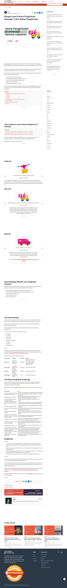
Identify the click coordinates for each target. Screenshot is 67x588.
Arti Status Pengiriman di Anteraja (11, 102)
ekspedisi (10, 487)
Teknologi (50, 1)
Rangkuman (7, 103)
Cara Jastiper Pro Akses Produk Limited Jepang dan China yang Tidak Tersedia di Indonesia (54, 43)
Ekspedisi (14, 4)
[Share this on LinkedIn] (42, 13)
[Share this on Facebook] (40, 13)
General (48, 107)
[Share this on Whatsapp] (35, 13)
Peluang (48, 132)
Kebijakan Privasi (44, 562)
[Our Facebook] (62, 552)
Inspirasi (48, 109)
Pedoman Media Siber (45, 567)
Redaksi (42, 558)
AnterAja (48, 96)
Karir (48, 118)
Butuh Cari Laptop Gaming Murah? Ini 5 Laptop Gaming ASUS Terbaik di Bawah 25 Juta (55, 50)
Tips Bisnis (49, 148)
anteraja (6, 487)
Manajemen (28, 1)
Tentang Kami (44, 554)
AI (47, 94)
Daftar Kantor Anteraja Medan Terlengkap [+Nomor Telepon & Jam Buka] (19, 131)
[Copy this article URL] (33, 13)
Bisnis (20, 1)
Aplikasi (48, 98)
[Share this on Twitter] (37, 13)
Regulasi (48, 136)
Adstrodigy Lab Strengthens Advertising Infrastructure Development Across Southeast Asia (54, 61)
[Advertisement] (23, 54)
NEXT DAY (8, 96)
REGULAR (8, 97)
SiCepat (10, 4)
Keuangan (49, 121)
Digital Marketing (36, 1)
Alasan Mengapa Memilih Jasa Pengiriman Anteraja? (15, 99)
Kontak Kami (43, 556)
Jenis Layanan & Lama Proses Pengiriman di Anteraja (15, 93)
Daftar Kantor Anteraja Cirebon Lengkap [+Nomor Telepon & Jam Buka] (52, 539)
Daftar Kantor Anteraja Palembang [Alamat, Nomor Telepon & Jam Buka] (18, 134)
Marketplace (44, 1)
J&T (5, 4)
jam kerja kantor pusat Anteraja (18, 352)
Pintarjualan (30, 473)
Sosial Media (49, 143)
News (16, 1)
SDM (48, 139)
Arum (8, 11)
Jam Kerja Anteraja (8, 100)
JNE (7, 4)
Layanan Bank (49, 123)
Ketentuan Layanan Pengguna (47, 560)
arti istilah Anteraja (18, 387)
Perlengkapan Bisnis (50, 134)
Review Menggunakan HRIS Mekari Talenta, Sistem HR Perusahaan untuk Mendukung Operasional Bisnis (54, 68)
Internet (48, 112)
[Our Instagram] (58, 552)
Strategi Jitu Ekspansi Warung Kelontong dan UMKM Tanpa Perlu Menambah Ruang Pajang (55, 16)
